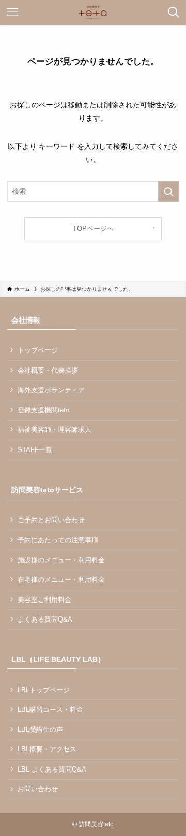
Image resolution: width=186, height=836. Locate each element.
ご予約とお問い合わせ (51, 520)
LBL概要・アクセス (47, 749)
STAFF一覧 (35, 450)
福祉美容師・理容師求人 (54, 429)
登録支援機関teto (43, 410)
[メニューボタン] (12, 12)
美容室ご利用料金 (44, 600)
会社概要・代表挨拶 (48, 370)
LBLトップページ (44, 690)
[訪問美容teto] (93, 12)
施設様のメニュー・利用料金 (61, 560)
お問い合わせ (38, 789)
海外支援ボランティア (51, 390)
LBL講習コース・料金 (50, 709)
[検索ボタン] (173, 12)
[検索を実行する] (168, 191)
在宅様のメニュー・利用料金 (61, 579)
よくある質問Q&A (45, 619)
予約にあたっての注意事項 (58, 540)
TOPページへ (93, 228)
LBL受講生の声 (40, 729)
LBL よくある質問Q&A (52, 769)
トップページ (38, 350)
